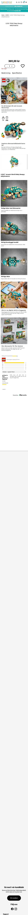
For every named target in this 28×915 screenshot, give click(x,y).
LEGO (7, 15)
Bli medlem (14, 898)
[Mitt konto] (19, 2)
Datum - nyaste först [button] (8, 372)
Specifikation (17, 73)
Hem (2, 15)
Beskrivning (5, 73)
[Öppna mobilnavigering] (26, 2)
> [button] (5, 389)
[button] (20, 395)
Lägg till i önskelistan (23, 66)
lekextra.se (6, 2)
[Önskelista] (21, 2)
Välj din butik (18, 6)
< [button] (2, 389)
